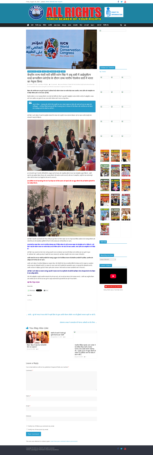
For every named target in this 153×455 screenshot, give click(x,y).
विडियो (44, 25)
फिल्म (81, 25)
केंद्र (59, 71)
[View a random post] (125, 25)
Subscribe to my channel (114, 286)
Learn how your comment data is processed (63, 441)
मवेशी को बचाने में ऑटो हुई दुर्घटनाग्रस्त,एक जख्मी (58, 334)
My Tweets (103, 71)
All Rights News (32, 71)
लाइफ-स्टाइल (57, 25)
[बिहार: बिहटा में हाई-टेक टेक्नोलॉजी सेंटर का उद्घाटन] (37, 332)
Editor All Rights (44, 84)
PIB (48, 71)
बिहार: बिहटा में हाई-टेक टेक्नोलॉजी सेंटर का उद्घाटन (36, 346)
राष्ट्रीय (63, 71)
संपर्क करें (99, 25)
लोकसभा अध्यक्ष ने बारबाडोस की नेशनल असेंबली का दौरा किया (78, 322)
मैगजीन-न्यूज (38, 25)
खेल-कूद (64, 25)
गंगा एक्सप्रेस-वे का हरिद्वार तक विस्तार (54, 1)
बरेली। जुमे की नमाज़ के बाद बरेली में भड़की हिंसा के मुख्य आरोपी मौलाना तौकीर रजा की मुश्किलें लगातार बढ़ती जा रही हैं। (61, 314)
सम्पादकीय (75, 25)
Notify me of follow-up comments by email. (41, 426)
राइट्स (92, 25)
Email (28, 406)
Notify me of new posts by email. (38, 429)
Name (28, 396)
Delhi (39, 71)
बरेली (32, 25)
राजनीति (50, 25)
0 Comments (54, 84)
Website (28, 416)
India (44, 71)
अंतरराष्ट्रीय (53, 71)
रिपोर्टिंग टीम (106, 25)
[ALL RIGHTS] (28, 25)
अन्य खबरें (86, 25)
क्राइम (69, 25)
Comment (29, 370)
